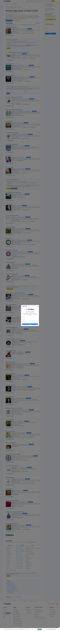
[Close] (37, 306)
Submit (30, 324)
